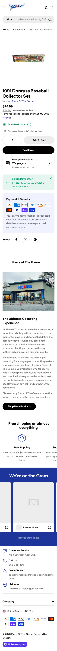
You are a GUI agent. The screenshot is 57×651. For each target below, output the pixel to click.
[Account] (46, 8)
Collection (19, 29)
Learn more (23, 186)
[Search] (50, 19)
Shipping (7, 110)
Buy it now (29, 150)
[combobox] (28, 19)
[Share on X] (26, 239)
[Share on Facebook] (16, 239)
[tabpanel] (28, 340)
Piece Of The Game (23, 101)
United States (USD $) (19, 611)
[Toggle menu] (4, 8)
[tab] (26, 263)
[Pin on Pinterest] (35, 239)
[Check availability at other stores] (49, 163)
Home (6, 29)
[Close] (51, 178)
